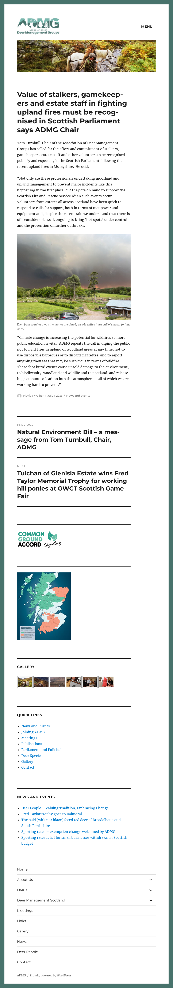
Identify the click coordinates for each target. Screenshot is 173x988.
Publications (31, 744)
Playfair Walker (33, 395)
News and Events (78, 395)
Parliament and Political (41, 750)
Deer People (27, 952)
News (22, 942)
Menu (147, 27)
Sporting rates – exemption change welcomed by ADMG (68, 831)
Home (22, 869)
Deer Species (31, 755)
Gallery (27, 761)
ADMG (21, 975)
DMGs (22, 890)
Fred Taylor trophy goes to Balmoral (51, 814)
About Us (25, 880)
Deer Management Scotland (41, 900)
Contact (27, 767)
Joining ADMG (33, 732)
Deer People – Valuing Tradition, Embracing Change (65, 808)
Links (21, 921)
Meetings (29, 738)
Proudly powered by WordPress (51, 975)
